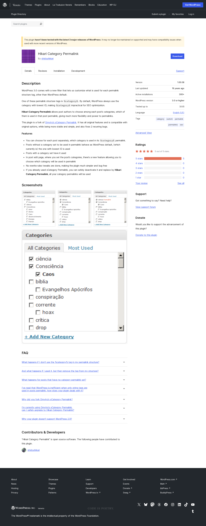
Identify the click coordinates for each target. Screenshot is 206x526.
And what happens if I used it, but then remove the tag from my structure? (60, 371)
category (160, 119)
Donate (127, 488)
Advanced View (144, 132)
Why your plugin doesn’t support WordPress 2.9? (47, 419)
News (13, 484)
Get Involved (129, 479)
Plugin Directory (18, 14)
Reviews (42, 70)
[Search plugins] (41, 24)
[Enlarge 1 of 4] (51, 193)
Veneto (41, 508)
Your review (142, 183)
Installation (59, 70)
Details (28, 70)
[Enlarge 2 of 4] (87, 193)
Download (177, 56)
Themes (52, 484)
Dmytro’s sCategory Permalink (60, 122)
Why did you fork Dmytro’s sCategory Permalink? (47, 399)
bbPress (165, 488)
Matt (163, 484)
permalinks (173, 125)
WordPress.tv (93, 492)
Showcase (53, 479)
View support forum (146, 207)
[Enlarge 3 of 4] (123, 193)
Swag (127, 492)
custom (169, 119)
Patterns (52, 492)
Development (78, 70)
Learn (88, 479)
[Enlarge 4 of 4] (123, 233)
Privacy (14, 492)
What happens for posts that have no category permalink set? (54, 380)
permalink (179, 119)
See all (181, 183)
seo (181, 125)
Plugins (51, 488)
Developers (91, 488)
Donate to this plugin (146, 235)
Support (180, 70)
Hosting (14, 488)
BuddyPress (167, 492)
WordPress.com (168, 479)
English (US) (178, 112)
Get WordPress (193, 5)
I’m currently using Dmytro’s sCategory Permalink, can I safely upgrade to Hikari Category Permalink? (48, 408)
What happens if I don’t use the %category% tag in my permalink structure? (60, 362)
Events (126, 484)
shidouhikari (47, 58)
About (14, 479)
